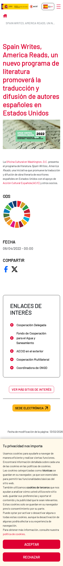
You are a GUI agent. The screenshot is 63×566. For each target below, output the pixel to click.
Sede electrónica (29, 408)
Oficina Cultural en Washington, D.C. (27, 161)
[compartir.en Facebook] (6, 269)
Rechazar (31, 557)
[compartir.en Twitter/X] (14, 269)
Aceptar (31, 544)
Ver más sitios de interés (31, 389)
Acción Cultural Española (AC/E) (21, 183)
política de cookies (14, 534)
